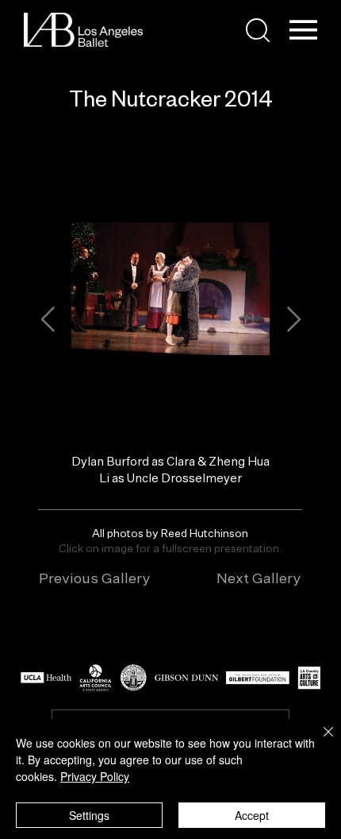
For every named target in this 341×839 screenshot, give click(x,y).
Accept (252, 815)
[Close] (319, 741)
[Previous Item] (48, 320)
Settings (89, 815)
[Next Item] (293, 320)
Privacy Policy (94, 776)
